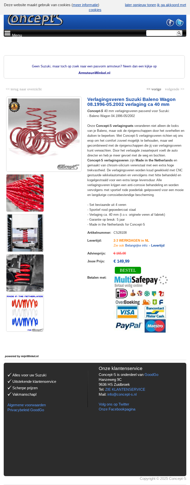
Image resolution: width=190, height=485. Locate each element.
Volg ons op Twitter (114, 404)
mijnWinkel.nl (30, 356)
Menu (16, 35)
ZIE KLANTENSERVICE (125, 389)
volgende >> (174, 88)
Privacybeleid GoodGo (25, 410)
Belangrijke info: (145, 245)
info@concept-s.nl (122, 394)
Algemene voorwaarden (26, 405)
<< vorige (154, 88)
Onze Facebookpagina (117, 409)
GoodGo (151, 374)
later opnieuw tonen (140, 5)
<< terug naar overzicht (24, 88)
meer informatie (85, 5)
